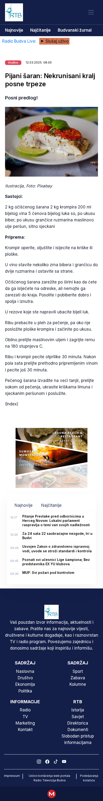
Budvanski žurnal (75, 30)
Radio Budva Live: (19, 41)
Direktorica (77, 723)
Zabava (77, 677)
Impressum (12, 776)
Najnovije (14, 30)
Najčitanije (40, 30)
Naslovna (25, 671)
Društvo (25, 677)
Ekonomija (25, 684)
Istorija (77, 710)
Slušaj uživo (56, 41)
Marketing (25, 723)
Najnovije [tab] (24, 505)
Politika (25, 691)
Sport (78, 671)
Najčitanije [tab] (51, 505)
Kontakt (25, 729)
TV (25, 716)
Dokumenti (78, 729)
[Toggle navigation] (91, 12)
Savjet (78, 716)
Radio (25, 710)
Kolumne (77, 684)
